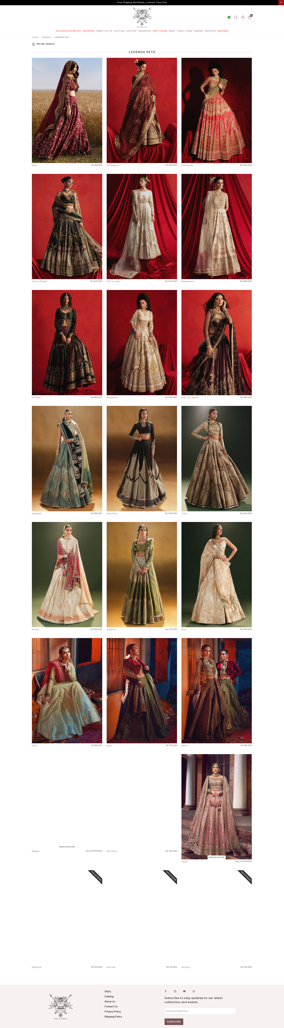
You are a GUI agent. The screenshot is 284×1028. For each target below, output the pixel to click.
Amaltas (111, 629)
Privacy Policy (113, 1022)
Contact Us (111, 1017)
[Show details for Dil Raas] (67, 342)
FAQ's (108, 1002)
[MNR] (142, 17)
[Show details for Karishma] (142, 458)
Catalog (109, 1007)
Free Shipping (88, 31)
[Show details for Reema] (67, 806)
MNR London (222, 31)
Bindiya (185, 978)
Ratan (35, 629)
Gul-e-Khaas (39, 281)
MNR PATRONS (210, 31)
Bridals (172, 31)
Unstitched (119, 31)
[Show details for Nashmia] (67, 922)
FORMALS (181, 31)
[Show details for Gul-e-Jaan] (142, 226)
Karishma (112, 513)
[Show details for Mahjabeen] (216, 226)
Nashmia (37, 978)
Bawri (184, 745)
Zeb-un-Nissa (189, 397)
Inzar (184, 513)
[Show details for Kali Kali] (142, 922)
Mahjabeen (187, 281)
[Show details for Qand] (216, 806)
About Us (110, 1012)
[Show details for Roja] (142, 690)
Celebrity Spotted (104, 31)
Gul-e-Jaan (113, 281)
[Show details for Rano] (67, 110)
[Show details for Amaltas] (142, 574)
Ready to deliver (160, 31)
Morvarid (112, 861)
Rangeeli (37, 513)
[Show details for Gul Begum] (142, 110)
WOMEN (189, 31)
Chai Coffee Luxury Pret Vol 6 (68, 31)
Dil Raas (36, 397)
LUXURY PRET (131, 31)
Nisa (183, 629)
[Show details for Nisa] (216, 574)
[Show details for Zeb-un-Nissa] (216, 342)
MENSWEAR (198, 31)
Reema (35, 861)
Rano (35, 165)
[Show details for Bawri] (216, 690)
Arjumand (112, 397)
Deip (34, 745)
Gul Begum (113, 165)
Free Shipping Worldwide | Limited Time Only (142, 2)
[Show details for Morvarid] (142, 806)
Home (35, 37)
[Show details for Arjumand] (142, 342)
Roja (109, 745)
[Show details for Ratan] (67, 574)
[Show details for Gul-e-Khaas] (67, 226)
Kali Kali (111, 978)
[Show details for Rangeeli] (67, 458)
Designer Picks (144, 31)
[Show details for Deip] (67, 690)
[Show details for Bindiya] (216, 922)
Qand (184, 861)
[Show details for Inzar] (216, 458)
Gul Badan (187, 165)
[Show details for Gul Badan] (216, 110)
